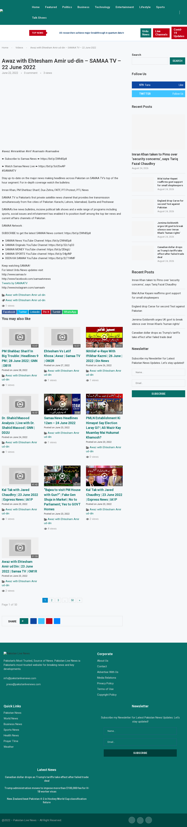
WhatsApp (70, 312)
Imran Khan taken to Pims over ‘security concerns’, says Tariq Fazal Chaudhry (155, 158)
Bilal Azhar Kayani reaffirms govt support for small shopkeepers (170, 182)
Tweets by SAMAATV (15, 283)
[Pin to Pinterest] (49, 621)
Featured (51, 7)
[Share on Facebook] (33, 621)
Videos (19, 47)
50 (72, 600)
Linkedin (35, 312)
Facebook (9, 312)
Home (36, 7)
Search (136, 54)
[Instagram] (137, 32)
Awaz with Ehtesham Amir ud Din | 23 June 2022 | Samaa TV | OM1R (19, 566)
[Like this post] (25, 621)
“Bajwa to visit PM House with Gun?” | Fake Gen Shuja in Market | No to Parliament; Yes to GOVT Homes (62, 499)
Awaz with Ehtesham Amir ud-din (25, 295)
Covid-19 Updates (179, 33)
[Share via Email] (57, 621)
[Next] (56, 33)
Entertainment (125, 7)
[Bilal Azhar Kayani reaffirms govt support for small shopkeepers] (143, 184)
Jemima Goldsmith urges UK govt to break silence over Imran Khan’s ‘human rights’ (170, 227)
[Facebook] (129, 32)
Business (83, 7)
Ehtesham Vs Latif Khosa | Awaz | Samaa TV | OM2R (62, 356)
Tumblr (56, 312)
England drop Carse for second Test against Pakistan (170, 204)
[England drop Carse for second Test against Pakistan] (143, 206)
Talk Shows (39, 17)
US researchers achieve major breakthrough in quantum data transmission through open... (105, 33)
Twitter (22, 312)
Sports (160, 7)
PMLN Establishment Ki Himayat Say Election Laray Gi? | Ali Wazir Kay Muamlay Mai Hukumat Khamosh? (103, 427)
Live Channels (161, 33)
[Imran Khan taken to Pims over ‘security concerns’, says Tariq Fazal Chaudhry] (158, 132)
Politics (67, 7)
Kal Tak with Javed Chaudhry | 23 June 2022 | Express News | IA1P (20, 494)
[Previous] (51, 33)
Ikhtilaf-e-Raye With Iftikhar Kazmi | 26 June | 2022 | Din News (104, 356)
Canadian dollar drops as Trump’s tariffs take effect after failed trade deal (170, 252)
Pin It (46, 312)
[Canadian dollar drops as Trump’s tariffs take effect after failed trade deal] (143, 253)
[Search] (185, 12)
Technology (102, 7)
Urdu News (145, 33)
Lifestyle (145, 7)
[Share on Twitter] (41, 621)
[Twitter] (133, 32)
